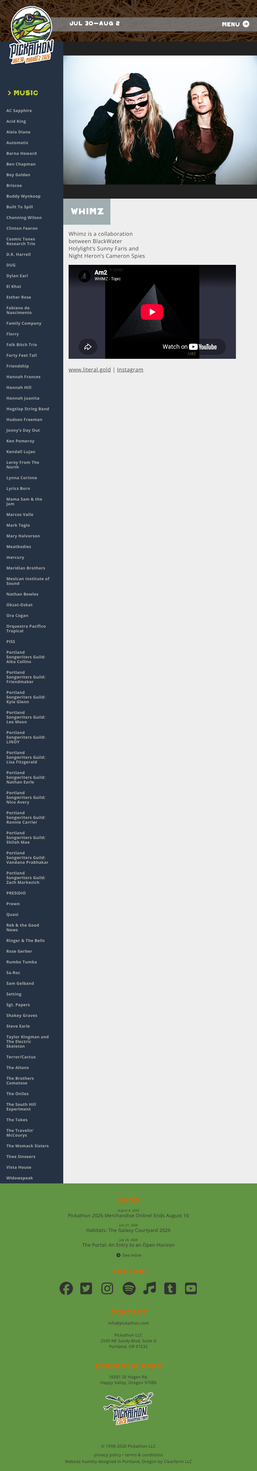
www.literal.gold (90, 369)
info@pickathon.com (128, 1323)
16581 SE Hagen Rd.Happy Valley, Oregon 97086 (128, 1379)
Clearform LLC (178, 1461)
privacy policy (107, 1455)
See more (132, 1255)
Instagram (130, 369)
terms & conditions (144, 1455)
